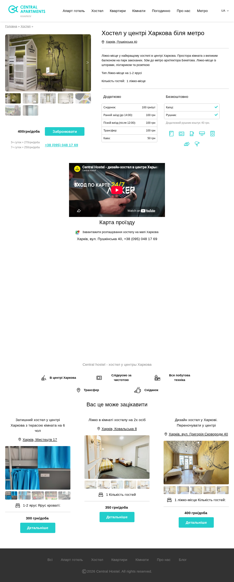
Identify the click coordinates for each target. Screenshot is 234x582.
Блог (183, 560)
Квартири (118, 11)
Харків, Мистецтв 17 (40, 439)
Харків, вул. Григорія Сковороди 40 (198, 434)
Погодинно (161, 11)
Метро (202, 11)
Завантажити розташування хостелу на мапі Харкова (120, 232)
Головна (11, 26)
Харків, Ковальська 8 (119, 429)
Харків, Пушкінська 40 (121, 42)
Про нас (183, 11)
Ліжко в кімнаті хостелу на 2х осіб (117, 420)
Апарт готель (74, 11)
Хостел (97, 11)
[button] (8, 63)
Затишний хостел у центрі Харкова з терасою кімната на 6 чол (38, 425)
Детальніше (37, 528)
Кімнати (138, 11)
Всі (50, 560)
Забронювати (65, 131)
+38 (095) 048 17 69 (61, 145)
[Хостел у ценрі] (48, 63)
